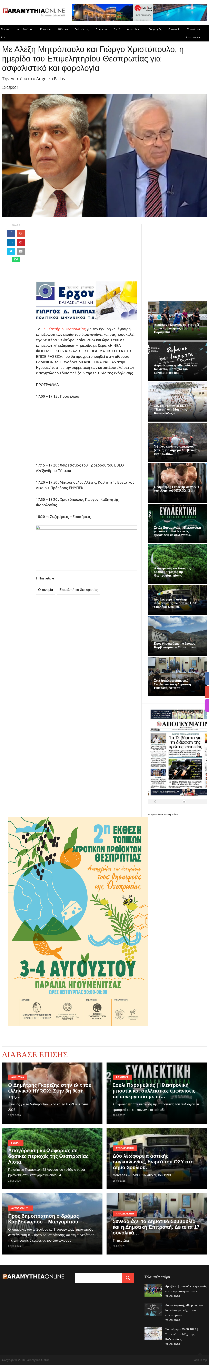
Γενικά (116, 29)
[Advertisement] (86, 252)
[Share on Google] (21, 233)
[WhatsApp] (16, 259)
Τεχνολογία (193, 29)
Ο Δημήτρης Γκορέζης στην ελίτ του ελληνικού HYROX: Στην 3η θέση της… (49, 1090)
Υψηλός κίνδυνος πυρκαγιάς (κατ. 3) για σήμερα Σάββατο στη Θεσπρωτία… (177, 450)
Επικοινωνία (193, 37)
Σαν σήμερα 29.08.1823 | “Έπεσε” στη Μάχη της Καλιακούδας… (181, 1334)
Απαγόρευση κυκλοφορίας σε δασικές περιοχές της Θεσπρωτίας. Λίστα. (174, 571)
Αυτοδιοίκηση (25, 29)
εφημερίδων (173, 814)
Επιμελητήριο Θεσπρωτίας (63, 329)
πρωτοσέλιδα (157, 814)
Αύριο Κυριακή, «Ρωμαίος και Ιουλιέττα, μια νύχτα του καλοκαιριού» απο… (175, 369)
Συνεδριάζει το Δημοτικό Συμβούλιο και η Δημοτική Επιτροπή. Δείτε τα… (172, 684)
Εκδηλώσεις (82, 29)
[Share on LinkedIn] (11, 242)
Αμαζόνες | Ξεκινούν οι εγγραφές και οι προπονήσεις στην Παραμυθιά (176, 328)
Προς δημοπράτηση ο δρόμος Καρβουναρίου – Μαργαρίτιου (175, 645)
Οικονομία (174, 29)
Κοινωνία (45, 29)
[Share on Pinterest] (21, 242)
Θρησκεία (101, 29)
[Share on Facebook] (11, 233)
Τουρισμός (155, 29)
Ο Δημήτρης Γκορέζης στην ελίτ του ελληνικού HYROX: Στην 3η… (176, 490)
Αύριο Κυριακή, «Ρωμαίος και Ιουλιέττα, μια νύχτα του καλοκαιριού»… (184, 1310)
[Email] (21, 251)
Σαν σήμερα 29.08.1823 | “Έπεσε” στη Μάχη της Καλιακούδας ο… (171, 409)
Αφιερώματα (134, 29)
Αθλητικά (63, 29)
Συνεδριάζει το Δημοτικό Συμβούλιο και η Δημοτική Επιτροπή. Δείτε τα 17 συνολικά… (156, 1227)
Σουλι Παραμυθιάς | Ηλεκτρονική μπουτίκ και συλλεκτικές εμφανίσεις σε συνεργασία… (177, 531)
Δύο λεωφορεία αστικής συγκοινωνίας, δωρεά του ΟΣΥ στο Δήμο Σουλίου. (175, 603)
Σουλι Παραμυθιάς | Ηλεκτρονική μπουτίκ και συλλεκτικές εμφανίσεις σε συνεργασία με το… (154, 1090)
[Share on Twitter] (11, 251)
